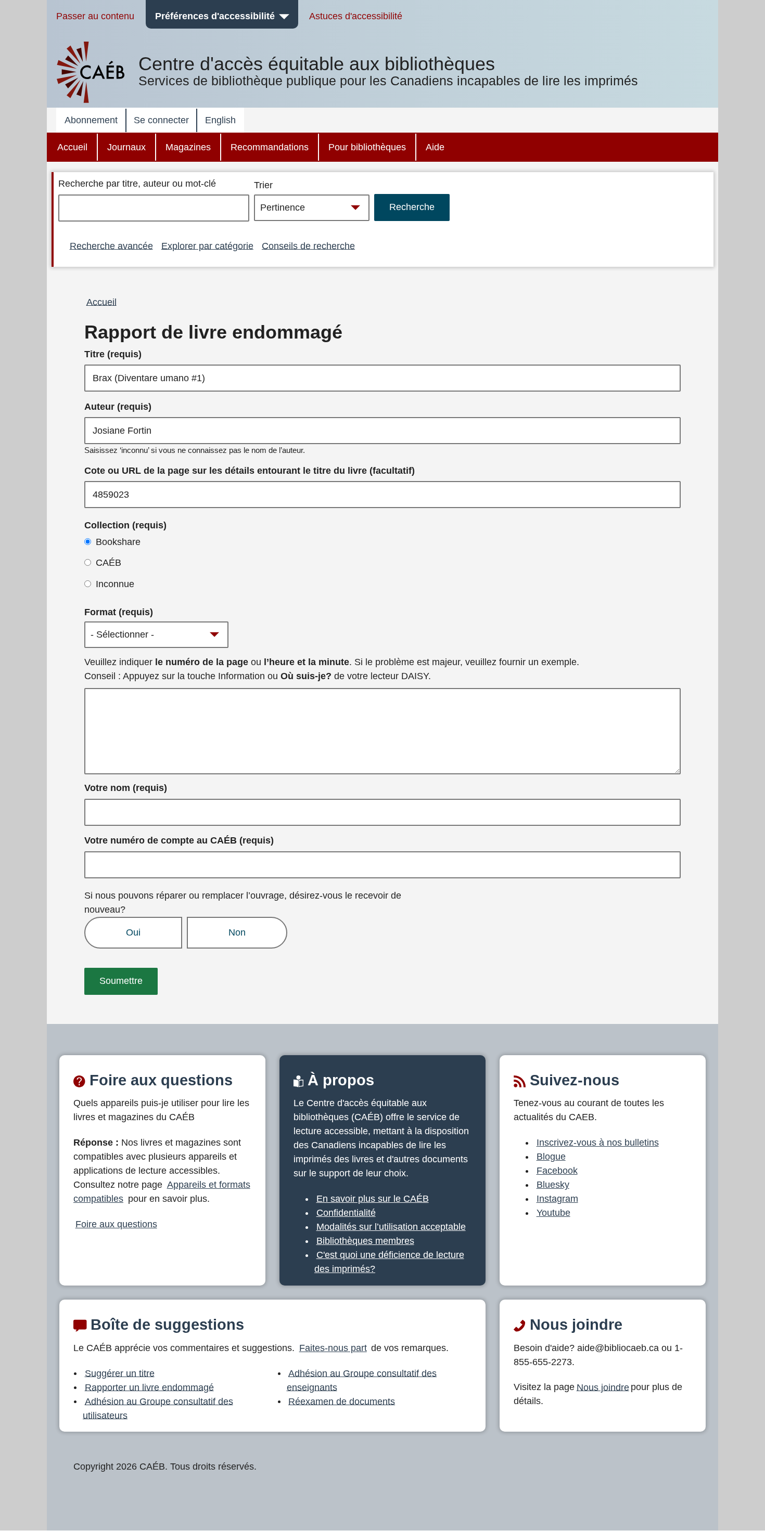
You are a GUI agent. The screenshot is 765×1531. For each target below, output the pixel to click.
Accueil (72, 147)
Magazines (188, 147)
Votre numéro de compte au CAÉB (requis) (179, 840)
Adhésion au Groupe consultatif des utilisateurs (158, 1408)
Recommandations (270, 147)
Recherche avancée (111, 245)
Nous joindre (603, 1387)
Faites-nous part (333, 1348)
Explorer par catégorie (207, 245)
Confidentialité (346, 1213)
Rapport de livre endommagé (213, 332)
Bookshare (118, 542)
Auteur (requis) (117, 406)
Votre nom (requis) (125, 788)
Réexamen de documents (341, 1401)
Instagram (557, 1198)
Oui (133, 932)
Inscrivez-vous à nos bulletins (598, 1142)
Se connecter (161, 120)
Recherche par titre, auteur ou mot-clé (137, 183)
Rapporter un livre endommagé (149, 1387)
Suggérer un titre (120, 1373)
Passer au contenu (95, 16)
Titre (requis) (113, 354)
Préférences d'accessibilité (215, 16)
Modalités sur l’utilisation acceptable (391, 1227)
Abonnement (91, 120)
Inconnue (115, 584)
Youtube (553, 1213)
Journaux (126, 147)
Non (237, 932)
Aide (435, 147)
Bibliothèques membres (365, 1241)
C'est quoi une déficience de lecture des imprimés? (389, 1262)
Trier (263, 185)
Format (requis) (118, 612)
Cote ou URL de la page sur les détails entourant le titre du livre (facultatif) (249, 470)
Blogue (551, 1156)
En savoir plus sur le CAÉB (372, 1198)
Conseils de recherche (308, 245)
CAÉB (108, 562)
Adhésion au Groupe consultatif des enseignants (362, 1380)
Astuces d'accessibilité (355, 16)
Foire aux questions (116, 1224)
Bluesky (553, 1184)
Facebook (557, 1170)
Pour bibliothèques (367, 147)
